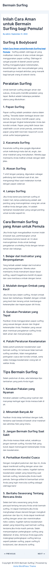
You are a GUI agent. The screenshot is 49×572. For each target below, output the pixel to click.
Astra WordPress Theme (24, 566)
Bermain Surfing (15, 5)
